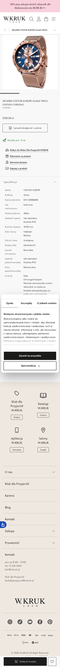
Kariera (9, 495)
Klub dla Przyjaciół (17, 484)
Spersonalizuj (28, 365)
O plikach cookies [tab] (46, 303)
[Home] (14, 20)
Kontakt (10, 519)
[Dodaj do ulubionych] (52, 661)
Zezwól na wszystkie (30, 355)
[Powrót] (5, 30)
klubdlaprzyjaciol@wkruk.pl (19, 580)
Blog (8, 507)
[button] (30, 61)
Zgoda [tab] (9, 303)
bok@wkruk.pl (12, 569)
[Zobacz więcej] (54, 30)
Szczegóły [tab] (26, 303)
